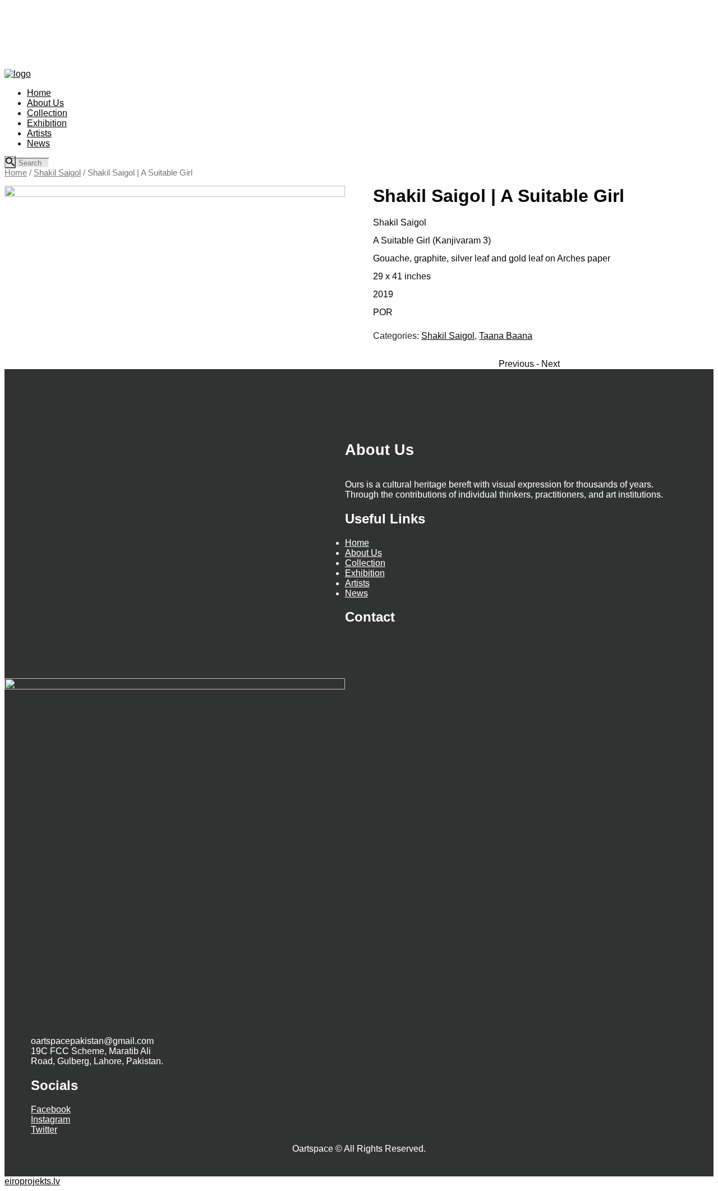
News (356, 593)
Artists (357, 583)
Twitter (44, 1129)
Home (15, 172)
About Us (363, 553)
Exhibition (365, 573)
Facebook (51, 1109)
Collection (365, 563)
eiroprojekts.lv (32, 1181)
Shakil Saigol (57, 172)
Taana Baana (505, 336)
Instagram (50, 1119)
